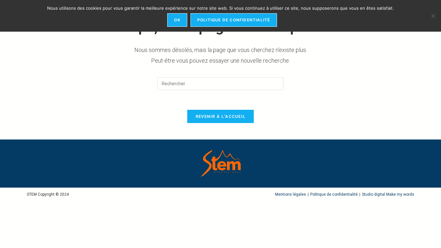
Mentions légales (290, 194)
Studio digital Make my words (388, 194)
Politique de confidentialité (334, 194)
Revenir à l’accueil (221, 116)
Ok (177, 19)
